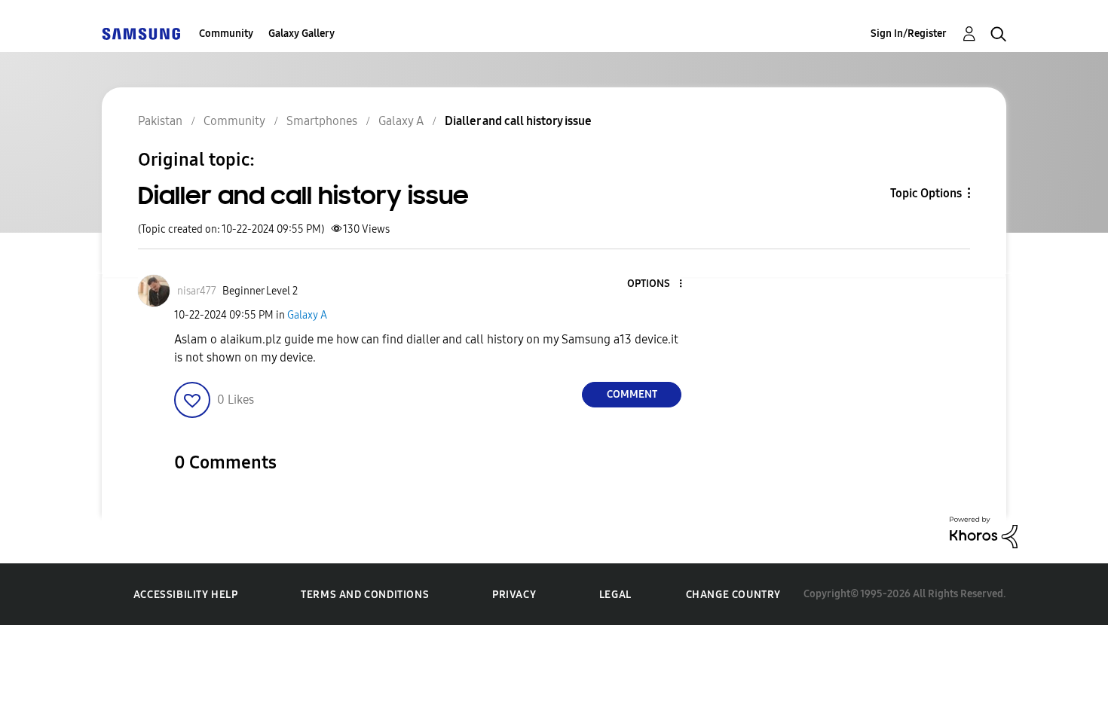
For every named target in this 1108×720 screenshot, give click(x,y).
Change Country (733, 594)
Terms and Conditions (365, 594)
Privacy (514, 594)
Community (226, 33)
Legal (615, 594)
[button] (655, 284)
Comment (632, 394)
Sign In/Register (909, 33)
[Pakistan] (141, 33)
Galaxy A (307, 315)
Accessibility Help (185, 594)
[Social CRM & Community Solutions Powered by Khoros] (984, 531)
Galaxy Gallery (301, 33)
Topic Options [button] (926, 193)
